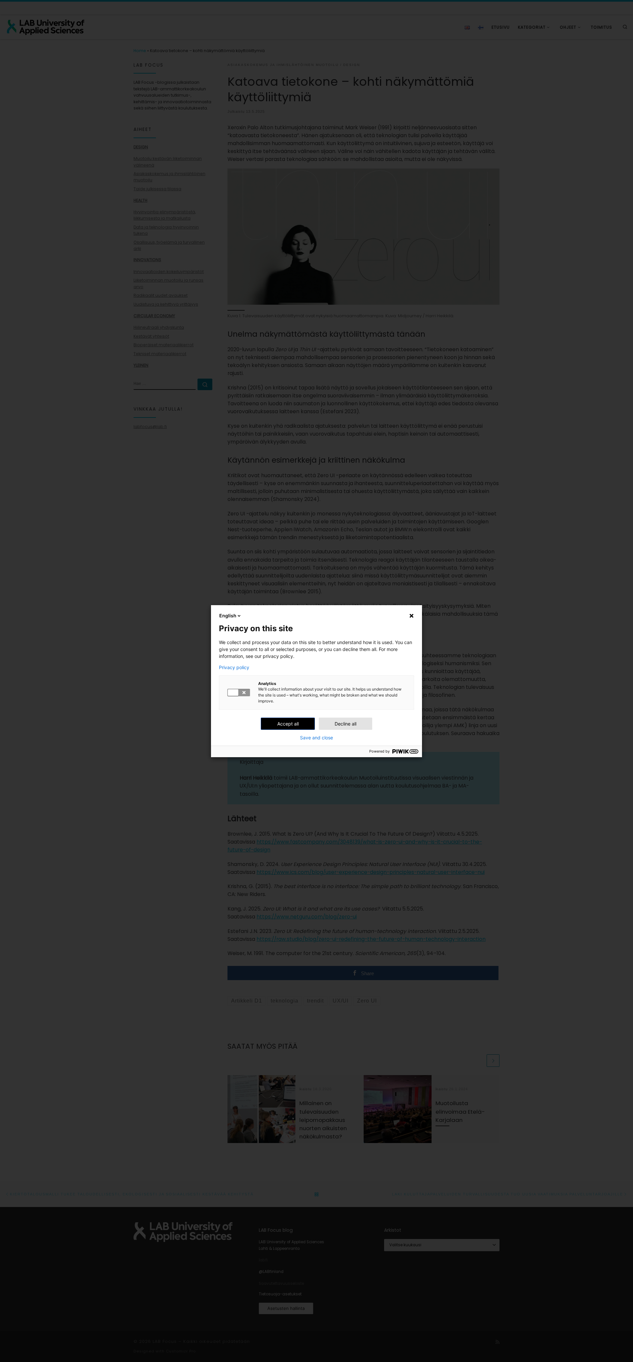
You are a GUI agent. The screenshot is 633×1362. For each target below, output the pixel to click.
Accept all (288, 724)
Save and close (316, 737)
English (227, 615)
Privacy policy (234, 667)
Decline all (345, 724)
